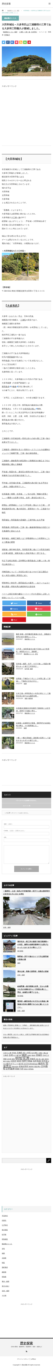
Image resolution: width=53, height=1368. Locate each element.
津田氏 (19, 1061)
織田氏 (41, 1063)
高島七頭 (19, 1069)
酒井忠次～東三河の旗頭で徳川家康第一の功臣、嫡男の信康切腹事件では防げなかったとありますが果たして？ (32, 944)
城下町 (18, 1055)
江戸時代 (5, 1225)
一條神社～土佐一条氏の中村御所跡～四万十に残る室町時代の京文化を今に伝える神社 (26, 892)
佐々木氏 (27, 1053)
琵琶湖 (44, 1061)
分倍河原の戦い (29, 409)
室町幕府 (5, 1267)
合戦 (11, 1055)
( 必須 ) (8, 824)
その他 (4, 1295)
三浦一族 (27, 32)
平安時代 (5, 1216)
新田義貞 (5, 387)
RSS (26, 1351)
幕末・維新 (5, 1281)
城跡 (15, 32)
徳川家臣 (20, 951)
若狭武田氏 (24, 1066)
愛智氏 (34, 1055)
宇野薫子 (7, 35)
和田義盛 (11, 357)
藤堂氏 (31, 1067)
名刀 (14, 1055)
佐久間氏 (34, 1053)
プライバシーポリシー (23, 1359)
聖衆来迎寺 (15, 1066)
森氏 (4, 1061)
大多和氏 (34, 32)
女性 (36, 654)
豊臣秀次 (37, 1067)
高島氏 (26, 1069)
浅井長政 (37, 1061)
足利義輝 (10, 1069)
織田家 (30, 698)
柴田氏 (47, 1059)
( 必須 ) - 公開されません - (15, 830)
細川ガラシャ (12, 1064)
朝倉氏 (32, 1059)
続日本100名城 (29, 1064)
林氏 (37, 1059)
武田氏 (4, 1220)
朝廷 (3, 1263)
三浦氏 (21, 32)
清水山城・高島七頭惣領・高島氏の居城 (32, 971)
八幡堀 (40, 1053)
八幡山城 (45, 1053)
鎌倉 (14, 387)
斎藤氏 (39, 1055)
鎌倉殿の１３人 (8, 32)
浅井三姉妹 (27, 1061)
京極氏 (20, 1053)
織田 (36, 1064)
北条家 (4, 1258)
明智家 (4, 1277)
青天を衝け (5, 1286)
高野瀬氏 (31, 1069)
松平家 (27, 669)
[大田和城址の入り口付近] (20, 280)
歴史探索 (6, 4)
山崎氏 (29, 1055)
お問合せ (33, 1359)
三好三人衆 (7, 1053)
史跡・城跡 (7, 927)
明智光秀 (22, 1058)
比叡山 (8, 1061)
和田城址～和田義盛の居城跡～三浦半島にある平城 (23, 520)
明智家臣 (5, 1239)
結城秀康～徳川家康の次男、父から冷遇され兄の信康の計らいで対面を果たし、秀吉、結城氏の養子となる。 (32, 989)
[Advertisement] (26, 113)
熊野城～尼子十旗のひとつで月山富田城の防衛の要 (32, 957)
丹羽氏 (14, 1053)
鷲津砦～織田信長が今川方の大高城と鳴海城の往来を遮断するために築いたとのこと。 (32, 1004)
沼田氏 (13, 1061)
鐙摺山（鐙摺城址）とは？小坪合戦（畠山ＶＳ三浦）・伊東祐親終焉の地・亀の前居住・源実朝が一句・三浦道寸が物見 (26, 509)
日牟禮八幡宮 (11, 1059)
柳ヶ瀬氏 (41, 1059)
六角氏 (5, 1055)
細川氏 (21, 1064)
